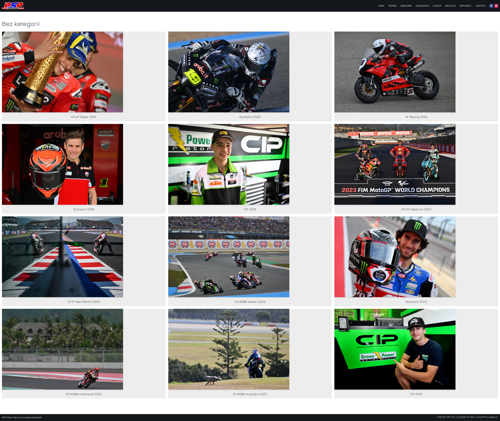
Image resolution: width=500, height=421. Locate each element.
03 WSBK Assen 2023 (250, 301)
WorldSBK (406, 5)
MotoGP (392, 5)
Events (437, 5)
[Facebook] (491, 6)
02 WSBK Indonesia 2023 (84, 394)
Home (381, 5)
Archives (450, 5)
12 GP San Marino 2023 (83, 301)
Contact (481, 5)
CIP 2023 (416, 394)
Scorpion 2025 (250, 117)
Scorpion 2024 (83, 209)
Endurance (422, 5)
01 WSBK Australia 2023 (250, 394)
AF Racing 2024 (416, 117)
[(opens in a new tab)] (84, 72)
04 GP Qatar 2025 (83, 117)
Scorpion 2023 (416, 301)
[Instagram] (496, 6)
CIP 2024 (250, 209)
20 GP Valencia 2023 (416, 209)
